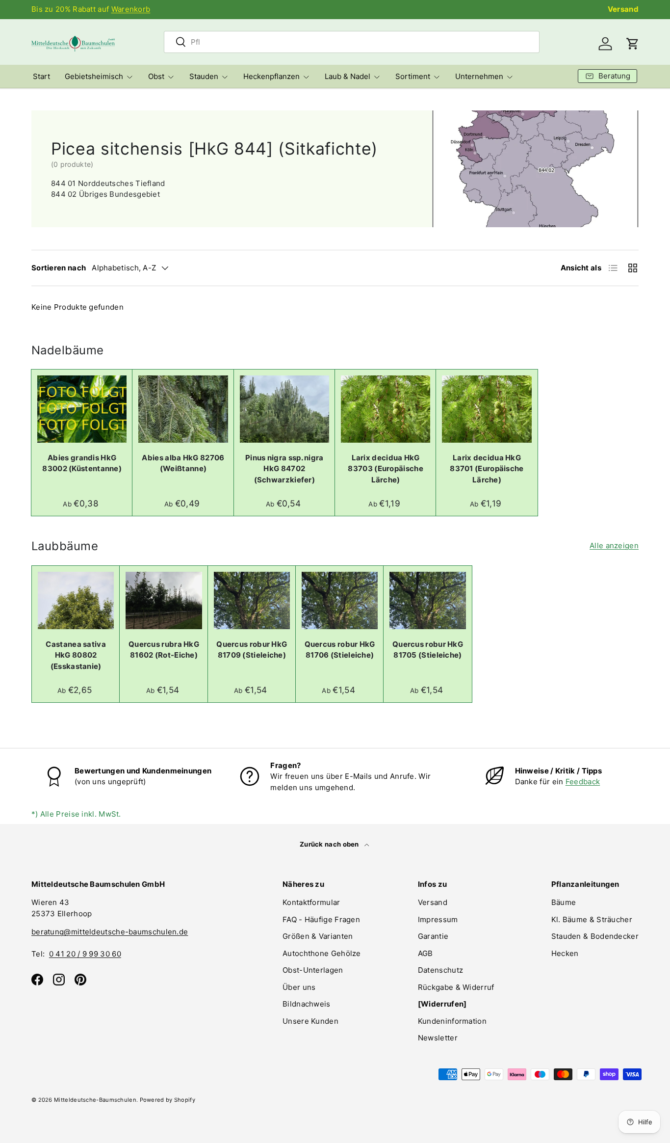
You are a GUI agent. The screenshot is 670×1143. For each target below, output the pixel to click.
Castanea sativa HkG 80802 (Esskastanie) (76, 655)
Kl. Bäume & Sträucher (591, 919)
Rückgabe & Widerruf (456, 987)
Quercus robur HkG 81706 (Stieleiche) (340, 649)
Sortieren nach (58, 267)
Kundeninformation (452, 1021)
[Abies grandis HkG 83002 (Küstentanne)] (82, 409)
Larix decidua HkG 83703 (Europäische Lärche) (385, 468)
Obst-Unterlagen (313, 970)
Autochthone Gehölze (322, 953)
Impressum (438, 919)
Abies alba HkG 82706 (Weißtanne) (183, 463)
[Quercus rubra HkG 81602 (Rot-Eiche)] (164, 600)
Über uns (299, 987)
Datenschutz (440, 970)
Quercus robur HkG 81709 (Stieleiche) (251, 649)
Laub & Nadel (347, 76)
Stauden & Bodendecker (595, 936)
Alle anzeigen (614, 545)
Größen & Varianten (318, 936)
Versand (623, 9)
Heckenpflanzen (271, 76)
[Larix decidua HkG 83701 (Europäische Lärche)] (486, 409)
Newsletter (438, 1037)
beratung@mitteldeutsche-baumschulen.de (109, 931)
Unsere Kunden (310, 1021)
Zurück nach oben (330, 844)
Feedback (583, 781)
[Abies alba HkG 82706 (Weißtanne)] (183, 409)
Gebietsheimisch (94, 76)
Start (41, 76)
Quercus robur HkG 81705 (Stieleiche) (427, 649)
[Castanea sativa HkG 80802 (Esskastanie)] (76, 600)
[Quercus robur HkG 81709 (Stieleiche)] (252, 600)
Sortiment (412, 76)
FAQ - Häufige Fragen (321, 919)
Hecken (565, 953)
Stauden (203, 76)
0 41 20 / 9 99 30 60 (85, 953)
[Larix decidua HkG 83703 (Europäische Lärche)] (385, 409)
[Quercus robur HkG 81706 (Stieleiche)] (340, 600)
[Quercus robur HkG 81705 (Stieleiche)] (427, 600)
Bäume (563, 902)
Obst (156, 76)
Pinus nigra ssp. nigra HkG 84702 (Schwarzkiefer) (284, 468)
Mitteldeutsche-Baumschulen (95, 1099)
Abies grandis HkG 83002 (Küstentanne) (82, 463)
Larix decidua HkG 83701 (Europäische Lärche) (486, 468)
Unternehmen (479, 76)
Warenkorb (131, 9)
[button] (633, 43)
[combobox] (351, 42)
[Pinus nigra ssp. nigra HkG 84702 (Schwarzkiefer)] (284, 409)
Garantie (433, 936)
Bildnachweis (307, 1004)
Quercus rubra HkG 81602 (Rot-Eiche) (164, 649)
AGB (425, 953)
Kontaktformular (311, 902)
